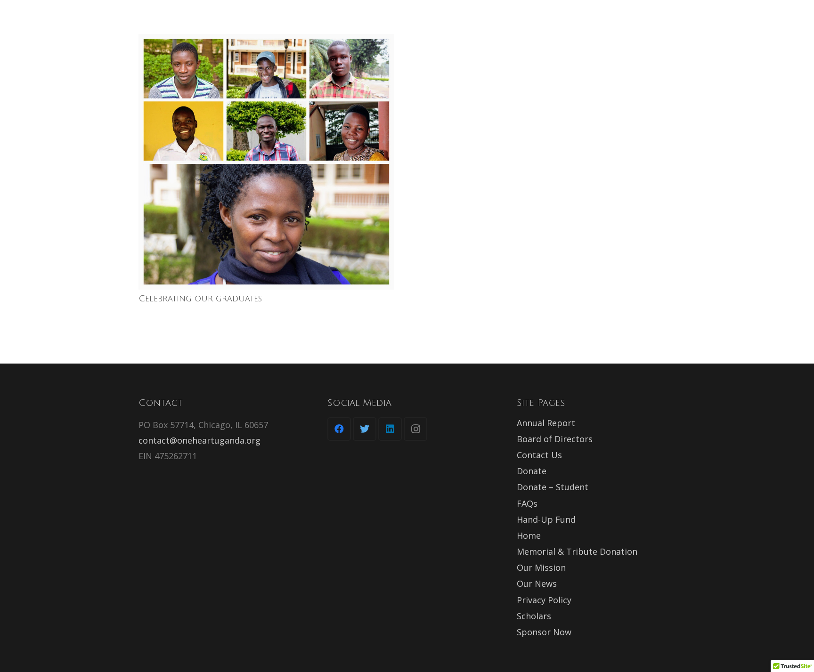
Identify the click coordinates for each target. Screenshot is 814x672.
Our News (537, 583)
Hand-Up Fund (546, 519)
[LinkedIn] (390, 429)
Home (529, 535)
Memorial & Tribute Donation (577, 551)
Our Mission (541, 567)
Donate (531, 471)
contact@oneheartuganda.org (199, 440)
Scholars (534, 616)
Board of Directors (555, 439)
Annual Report (546, 423)
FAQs (527, 503)
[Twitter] (364, 429)
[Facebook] (339, 429)
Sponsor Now (544, 632)
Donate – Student (552, 487)
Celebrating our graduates (200, 298)
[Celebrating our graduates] (266, 162)
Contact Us (539, 455)
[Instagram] (415, 429)
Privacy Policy (544, 600)
